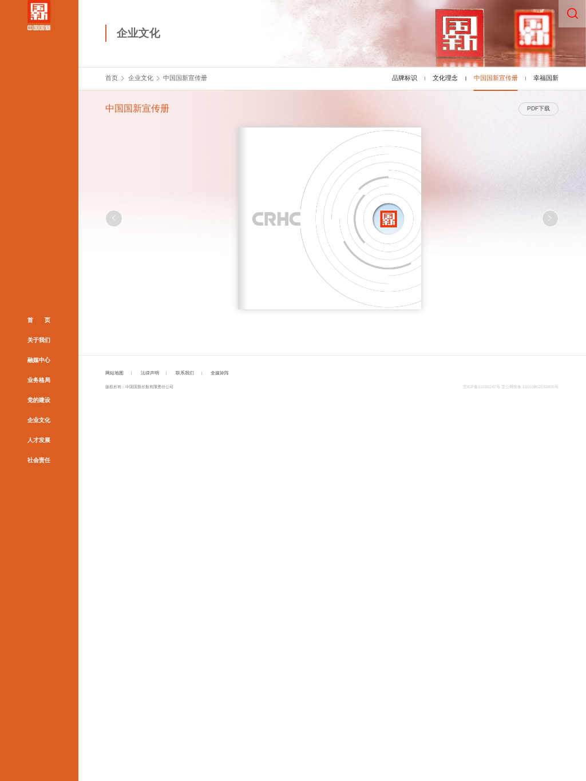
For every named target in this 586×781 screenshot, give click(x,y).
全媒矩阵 (220, 373)
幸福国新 (546, 77)
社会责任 (38, 460)
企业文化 (38, 420)
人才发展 (38, 440)
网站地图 (114, 373)
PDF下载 (538, 108)
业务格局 (38, 380)
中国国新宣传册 (185, 77)
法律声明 (150, 373)
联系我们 (185, 373)
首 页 (38, 320)
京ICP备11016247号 (481, 386)
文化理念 (445, 77)
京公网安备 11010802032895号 (530, 386)
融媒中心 (38, 360)
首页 (111, 77)
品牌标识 (404, 77)
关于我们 (38, 340)
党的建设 (38, 400)
